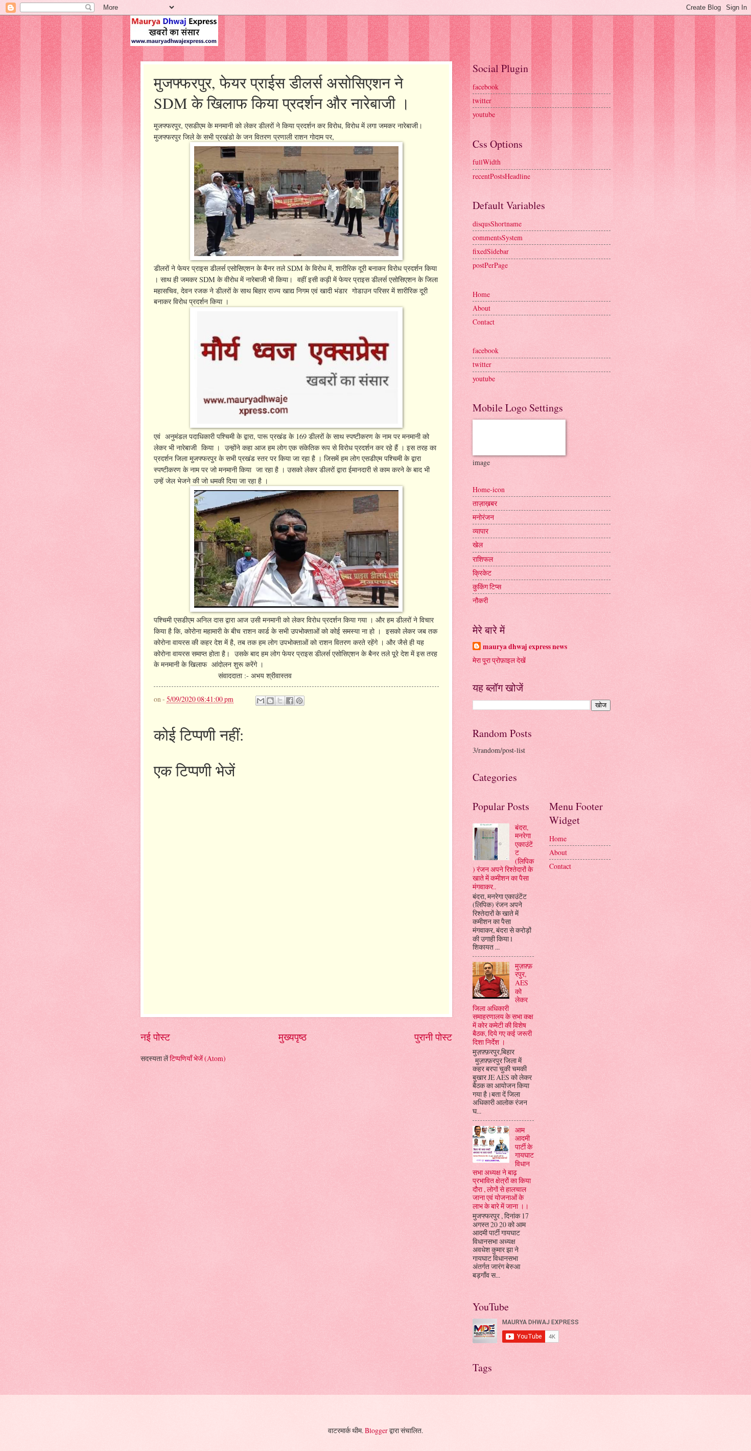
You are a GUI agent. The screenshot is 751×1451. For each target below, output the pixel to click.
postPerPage (490, 265)
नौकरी (480, 600)
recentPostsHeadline (501, 176)
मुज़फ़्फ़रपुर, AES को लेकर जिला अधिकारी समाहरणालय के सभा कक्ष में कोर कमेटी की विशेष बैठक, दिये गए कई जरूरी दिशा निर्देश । (503, 1004)
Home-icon (489, 489)
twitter (482, 100)
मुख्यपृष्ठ (292, 1036)
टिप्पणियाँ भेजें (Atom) (198, 1058)
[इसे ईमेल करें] (260, 701)
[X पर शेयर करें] (280, 701)
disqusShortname (497, 223)
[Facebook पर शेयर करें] (290, 701)
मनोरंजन (483, 517)
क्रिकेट (482, 573)
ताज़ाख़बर (485, 503)
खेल (478, 544)
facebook (486, 86)
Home (481, 294)
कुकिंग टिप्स (487, 586)
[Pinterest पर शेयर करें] (299, 701)
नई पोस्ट (155, 1036)
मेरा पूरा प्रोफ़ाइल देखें (499, 660)
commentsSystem (498, 237)
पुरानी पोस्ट (433, 1036)
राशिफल (483, 559)
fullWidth (487, 162)
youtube (484, 114)
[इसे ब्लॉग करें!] (270, 701)
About (481, 308)
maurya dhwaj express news (525, 647)
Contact (484, 322)
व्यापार (480, 531)
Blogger (376, 1430)
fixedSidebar (491, 251)
